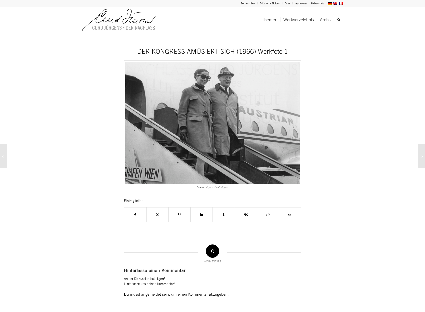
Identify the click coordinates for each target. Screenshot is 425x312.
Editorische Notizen (270, 3)
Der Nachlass (248, 3)
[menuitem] (248, 3)
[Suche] (338, 20)
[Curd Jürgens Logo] (119, 20)
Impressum (301, 3)
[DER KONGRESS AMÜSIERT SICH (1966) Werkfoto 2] (421, 156)
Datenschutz (317, 3)
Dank (287, 3)
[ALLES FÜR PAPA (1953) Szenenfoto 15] (3, 156)
